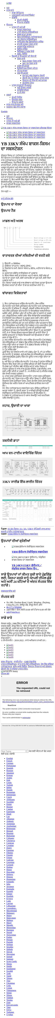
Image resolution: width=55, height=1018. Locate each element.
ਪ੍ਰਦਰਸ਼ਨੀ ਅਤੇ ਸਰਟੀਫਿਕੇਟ (23, 15)
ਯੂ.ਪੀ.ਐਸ (21, 92)
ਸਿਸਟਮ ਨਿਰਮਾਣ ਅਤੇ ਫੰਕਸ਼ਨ (40, 666)
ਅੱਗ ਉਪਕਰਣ (22, 73)
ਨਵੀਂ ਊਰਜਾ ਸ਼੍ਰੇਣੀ (24, 87)
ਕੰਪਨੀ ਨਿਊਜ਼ (17, 97)
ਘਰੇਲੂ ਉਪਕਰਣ (23, 66)
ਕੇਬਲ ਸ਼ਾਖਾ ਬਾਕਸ (24, 34)
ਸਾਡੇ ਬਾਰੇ (10, 10)
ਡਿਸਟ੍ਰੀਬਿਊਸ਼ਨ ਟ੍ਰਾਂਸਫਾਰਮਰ (29, 37)
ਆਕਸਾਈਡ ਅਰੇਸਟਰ (25, 46)
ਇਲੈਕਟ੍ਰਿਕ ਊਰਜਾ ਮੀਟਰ (27, 68)
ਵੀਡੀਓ (14, 17)
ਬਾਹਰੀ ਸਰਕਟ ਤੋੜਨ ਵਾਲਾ (27, 44)
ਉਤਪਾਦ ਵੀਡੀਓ (23, 22)
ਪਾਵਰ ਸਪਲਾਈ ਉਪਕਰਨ (22, 85)
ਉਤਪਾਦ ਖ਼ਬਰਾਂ (17, 102)
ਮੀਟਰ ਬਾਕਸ (22, 71)
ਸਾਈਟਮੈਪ (18, 661)
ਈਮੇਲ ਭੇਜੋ (5, 674)
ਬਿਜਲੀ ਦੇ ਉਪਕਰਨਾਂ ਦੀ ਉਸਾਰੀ (24, 56)
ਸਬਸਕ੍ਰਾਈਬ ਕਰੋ (8, 591)
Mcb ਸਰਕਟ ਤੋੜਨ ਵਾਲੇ (31, 61)
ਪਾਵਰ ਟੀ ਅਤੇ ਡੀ (18, 27)
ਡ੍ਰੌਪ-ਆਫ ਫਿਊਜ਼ (20, 666)
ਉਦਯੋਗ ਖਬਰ (17, 100)
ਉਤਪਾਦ (9, 25)
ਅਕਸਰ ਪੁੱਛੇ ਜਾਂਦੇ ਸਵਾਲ (15, 107)
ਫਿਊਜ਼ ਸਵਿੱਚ (22, 49)
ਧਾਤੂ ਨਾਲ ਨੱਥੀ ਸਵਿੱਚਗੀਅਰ (29, 664)
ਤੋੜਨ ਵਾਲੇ (21, 58)
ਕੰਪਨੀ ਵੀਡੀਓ (22, 20)
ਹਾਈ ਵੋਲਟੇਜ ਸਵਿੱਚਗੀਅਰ (27, 32)
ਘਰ (7, 8)
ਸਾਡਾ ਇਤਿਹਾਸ (18, 13)
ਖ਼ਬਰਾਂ (8, 95)
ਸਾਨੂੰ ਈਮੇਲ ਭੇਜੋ (7, 198)
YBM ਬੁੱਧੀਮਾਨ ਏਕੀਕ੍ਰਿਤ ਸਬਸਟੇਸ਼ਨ (23, 534)
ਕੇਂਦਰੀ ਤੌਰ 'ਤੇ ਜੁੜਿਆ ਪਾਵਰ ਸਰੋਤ (35, 78)
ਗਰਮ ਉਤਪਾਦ (6, 661)
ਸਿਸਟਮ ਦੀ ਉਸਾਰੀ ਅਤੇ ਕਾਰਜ (34, 80)
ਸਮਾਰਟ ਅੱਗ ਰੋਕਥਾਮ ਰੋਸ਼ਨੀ (33, 75)
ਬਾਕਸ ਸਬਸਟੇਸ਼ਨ (24, 29)
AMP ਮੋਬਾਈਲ (30, 661)
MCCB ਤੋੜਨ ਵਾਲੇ (29, 63)
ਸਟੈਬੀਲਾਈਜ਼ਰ (23, 90)
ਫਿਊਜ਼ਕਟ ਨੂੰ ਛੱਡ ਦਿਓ (25, 51)
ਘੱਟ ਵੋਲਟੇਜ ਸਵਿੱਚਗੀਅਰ (27, 39)
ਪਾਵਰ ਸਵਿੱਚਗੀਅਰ (9, 664)
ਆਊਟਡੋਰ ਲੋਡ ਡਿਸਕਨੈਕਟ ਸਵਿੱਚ (30, 42)
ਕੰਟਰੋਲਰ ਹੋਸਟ (28, 83)
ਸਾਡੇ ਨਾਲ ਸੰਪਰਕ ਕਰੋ (14, 104)
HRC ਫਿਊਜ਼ (22, 54)
